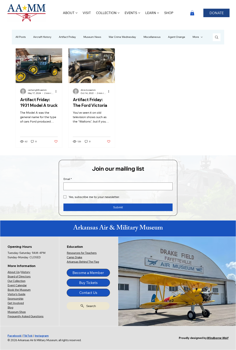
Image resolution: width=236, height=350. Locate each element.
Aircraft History (42, 37)
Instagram (42, 335)
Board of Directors (19, 276)
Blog (10, 307)
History (25, 272)
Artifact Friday (67, 37)
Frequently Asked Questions (26, 316)
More (195, 37)
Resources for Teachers (82, 253)
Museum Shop (17, 312)
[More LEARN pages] (158, 13)
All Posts (20, 37)
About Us (14, 272)
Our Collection (16, 281)
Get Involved (16, 303)
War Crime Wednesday (122, 37)
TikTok (27, 335)
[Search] (217, 37)
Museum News (92, 37)
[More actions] (57, 91)
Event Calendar (17, 285)
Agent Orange (176, 37)
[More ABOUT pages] (76, 13)
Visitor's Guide (16, 294)
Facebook (14, 335)
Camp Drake (74, 257)
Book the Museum (19, 290)
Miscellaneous (152, 37)
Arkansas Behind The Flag (83, 261)
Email (67, 179)
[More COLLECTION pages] (118, 13)
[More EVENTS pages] (139, 13)
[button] (192, 12)
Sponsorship (15, 298)
